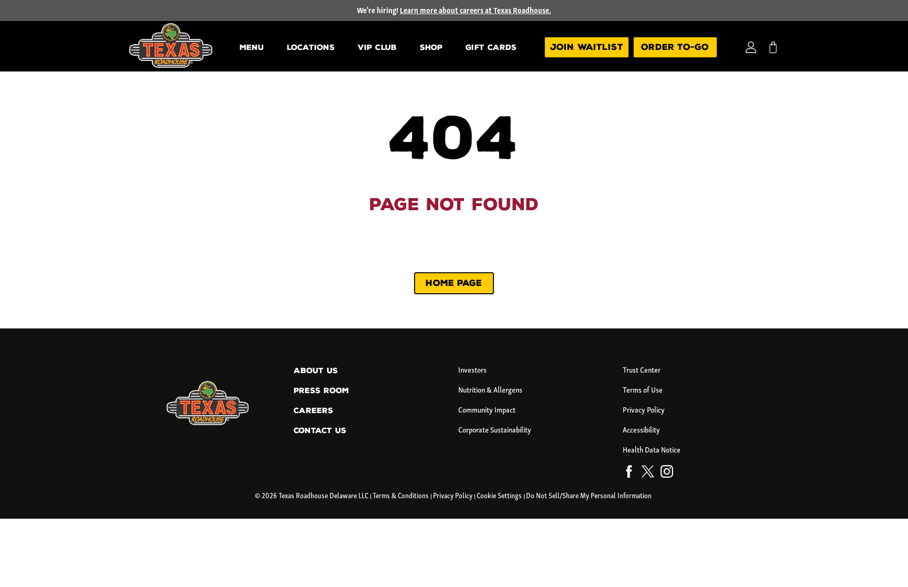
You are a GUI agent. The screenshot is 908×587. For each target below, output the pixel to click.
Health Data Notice (651, 451)
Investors (472, 371)
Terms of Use (643, 391)
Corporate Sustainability (494, 431)
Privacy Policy (644, 411)
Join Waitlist (586, 47)
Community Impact (486, 411)
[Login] (751, 47)
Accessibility (641, 431)
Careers (313, 410)
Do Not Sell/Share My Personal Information (589, 496)
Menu (252, 47)
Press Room (321, 390)
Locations (311, 47)
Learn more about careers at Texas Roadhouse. (475, 11)
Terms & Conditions (401, 496)
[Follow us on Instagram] (667, 473)
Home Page (454, 283)
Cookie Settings (499, 496)
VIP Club (377, 47)
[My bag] (773, 47)
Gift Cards (491, 47)
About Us (316, 370)
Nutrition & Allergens (490, 391)
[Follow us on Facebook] (629, 473)
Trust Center (642, 371)
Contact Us (320, 430)
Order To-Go (675, 47)
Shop (431, 47)
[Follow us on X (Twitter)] (648, 473)
